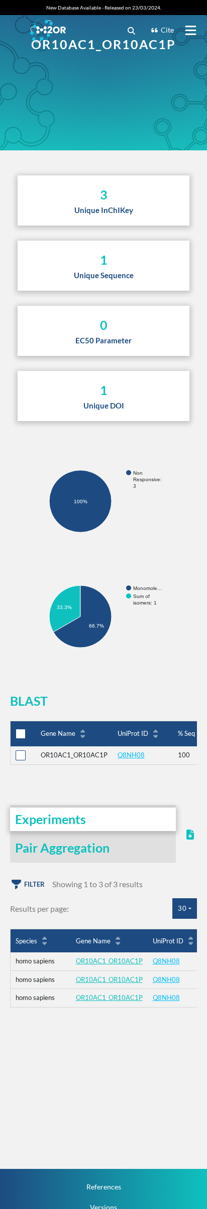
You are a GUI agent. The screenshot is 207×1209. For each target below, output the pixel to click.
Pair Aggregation (62, 847)
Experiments (50, 819)
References (103, 1186)
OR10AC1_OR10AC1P (109, 961)
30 (182, 908)
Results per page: (39, 908)
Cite (167, 30)
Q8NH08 (131, 755)
